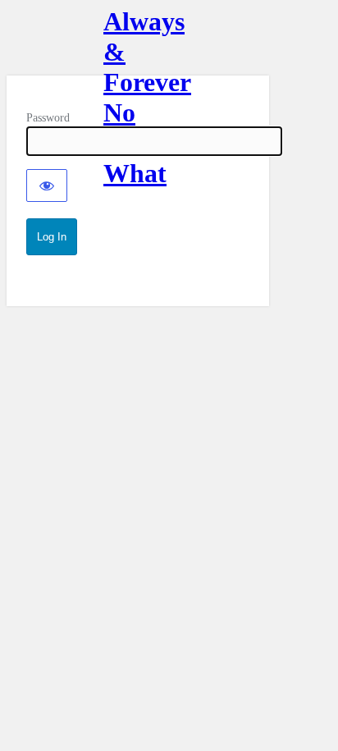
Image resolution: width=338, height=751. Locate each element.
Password (48, 118)
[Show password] (46, 185)
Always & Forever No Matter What (137, 41)
